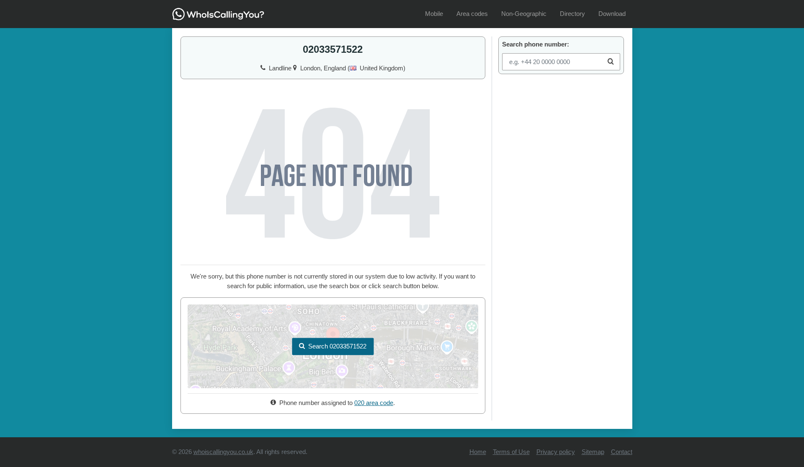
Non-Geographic (523, 13)
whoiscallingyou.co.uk (223, 451)
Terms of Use (511, 451)
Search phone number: (535, 44)
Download (612, 13)
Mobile (434, 13)
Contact (621, 451)
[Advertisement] (561, 133)
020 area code (373, 402)
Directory (572, 13)
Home (477, 451)
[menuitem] (434, 14)
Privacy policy (555, 451)
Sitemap (593, 451)
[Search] (611, 61)
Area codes (472, 13)
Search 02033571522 (337, 346)
